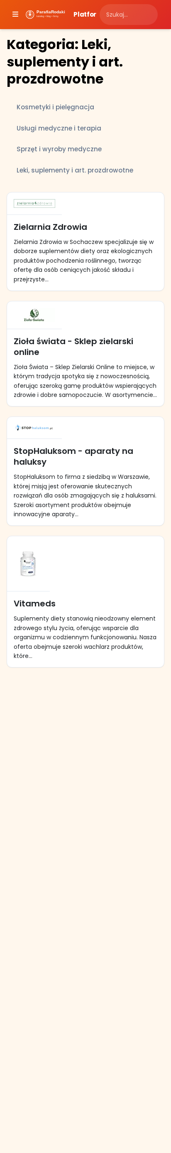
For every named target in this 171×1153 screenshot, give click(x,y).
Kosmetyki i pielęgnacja (55, 107)
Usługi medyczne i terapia (59, 128)
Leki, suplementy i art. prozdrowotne (75, 170)
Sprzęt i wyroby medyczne (59, 149)
